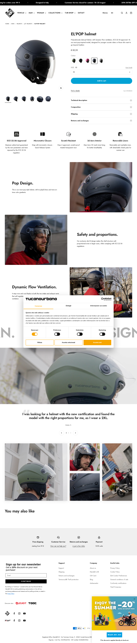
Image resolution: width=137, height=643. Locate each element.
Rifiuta (39, 342)
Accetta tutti (97, 342)
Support (61, 568)
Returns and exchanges (67, 576)
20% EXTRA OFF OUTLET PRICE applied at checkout (101, 3)
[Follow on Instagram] (19, 613)
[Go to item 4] (32, 99)
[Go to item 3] (24, 99)
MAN (31, 13)
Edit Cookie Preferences (118, 576)
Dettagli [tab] (68, 306)
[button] (113, 13)
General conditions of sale (119, 579)
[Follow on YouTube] (24, 613)
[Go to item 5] (40, 99)
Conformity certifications (118, 583)
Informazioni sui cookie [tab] (98, 306)
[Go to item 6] (48, 99)
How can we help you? (58, 546)
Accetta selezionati (68, 342)
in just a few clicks (79, 546)
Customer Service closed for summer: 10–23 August (44, 3)
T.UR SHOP (69, 13)
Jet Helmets (28, 24)
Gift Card (93, 576)
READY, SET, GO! (114, 635)
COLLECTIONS (54, 13)
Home (7, 24)
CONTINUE (26, 581)
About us (93, 568)
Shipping (61, 572)
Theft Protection (115, 587)
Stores (105, 13)
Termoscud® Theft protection (69, 579)
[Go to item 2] (16, 99)
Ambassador (94, 583)
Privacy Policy (10, 594)
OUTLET (81, 13)
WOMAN (40, 13)
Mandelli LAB (94, 572)
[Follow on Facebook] (14, 613)
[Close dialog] (134, 599)
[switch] (57, 334)
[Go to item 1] (8, 99)
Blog (91, 579)
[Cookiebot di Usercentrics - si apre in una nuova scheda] (102, 299)
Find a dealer (75, 91)
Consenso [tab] (38, 306)
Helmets (19, 24)
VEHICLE (20, 13)
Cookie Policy (115, 572)
